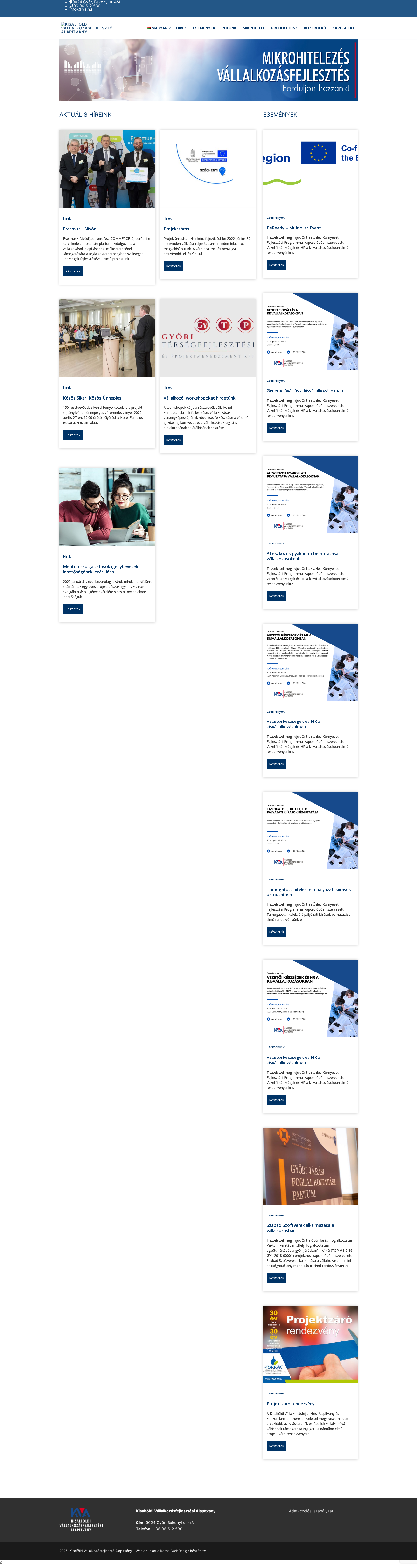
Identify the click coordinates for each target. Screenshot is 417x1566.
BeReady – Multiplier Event (294, 228)
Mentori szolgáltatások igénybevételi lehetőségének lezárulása (100, 569)
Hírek (67, 218)
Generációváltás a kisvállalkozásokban (305, 390)
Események (276, 217)
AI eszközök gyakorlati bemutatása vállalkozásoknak (302, 556)
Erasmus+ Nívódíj (81, 229)
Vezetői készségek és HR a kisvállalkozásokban (293, 723)
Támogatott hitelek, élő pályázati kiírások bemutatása (309, 892)
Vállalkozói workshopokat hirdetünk (199, 398)
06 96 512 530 (86, 5)
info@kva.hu (81, 9)
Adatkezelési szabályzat (311, 1511)
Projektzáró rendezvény (290, 1404)
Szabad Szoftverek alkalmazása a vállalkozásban (300, 1227)
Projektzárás (176, 229)
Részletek (72, 271)
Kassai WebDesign (174, 1551)
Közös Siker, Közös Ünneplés (92, 398)
